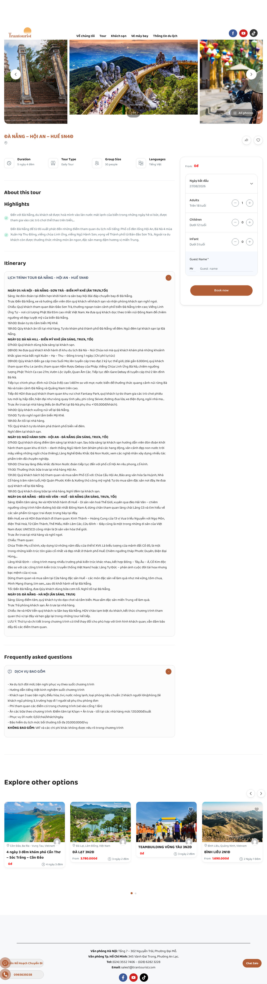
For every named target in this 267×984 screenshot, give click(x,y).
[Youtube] (133, 977)
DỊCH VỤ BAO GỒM (30, 672)
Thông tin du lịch (165, 36)
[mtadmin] (123, 841)
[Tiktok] (144, 977)
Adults (194, 200)
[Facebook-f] (123, 977)
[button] (132, 893)
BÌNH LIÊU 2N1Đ (217, 852)
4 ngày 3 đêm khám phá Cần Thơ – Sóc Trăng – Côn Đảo (33, 854)
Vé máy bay (139, 36)
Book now (221, 290)
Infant (194, 239)
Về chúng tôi (85, 36)
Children (196, 219)
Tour (102, 36)
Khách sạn (118, 36)
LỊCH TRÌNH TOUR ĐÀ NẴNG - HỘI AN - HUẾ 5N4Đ (48, 278)
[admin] (57, 841)
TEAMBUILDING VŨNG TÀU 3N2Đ (165, 847)
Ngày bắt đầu (199, 180)
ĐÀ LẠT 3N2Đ (83, 852)
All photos (246, 113)
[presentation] (15, 74)
